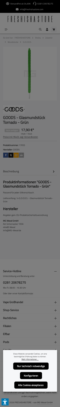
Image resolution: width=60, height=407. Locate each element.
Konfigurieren (31, 375)
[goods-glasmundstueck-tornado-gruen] (30, 73)
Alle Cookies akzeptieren (31, 385)
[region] (30, 73)
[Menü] (6, 29)
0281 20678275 (14, 282)
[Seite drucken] (21, 155)
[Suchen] (40, 29)
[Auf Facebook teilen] (5, 155)
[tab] (29, 171)
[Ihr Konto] (47, 29)
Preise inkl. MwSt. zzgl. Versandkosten (20, 136)
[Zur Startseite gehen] (30, 19)
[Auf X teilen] (10, 155)
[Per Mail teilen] (16, 155)
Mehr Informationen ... (30, 359)
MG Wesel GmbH (45, 402)
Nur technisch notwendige (31, 366)
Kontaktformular (25, 293)
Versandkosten (11, 392)
